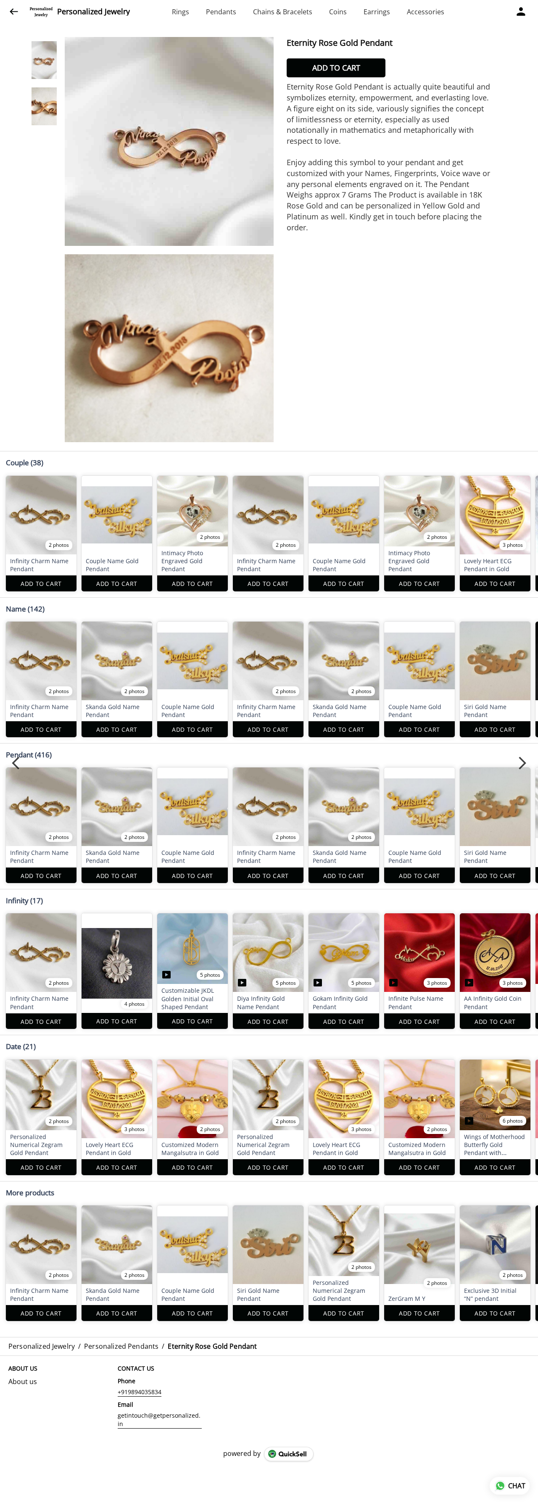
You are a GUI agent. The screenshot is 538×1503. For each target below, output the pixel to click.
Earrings (377, 11)
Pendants (221, 11)
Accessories (425, 11)
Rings (180, 11)
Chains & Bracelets (282, 11)
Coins (338, 11)
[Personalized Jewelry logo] (41, 11)
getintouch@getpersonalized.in (159, 1419)
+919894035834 (139, 1392)
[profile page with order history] (521, 11)
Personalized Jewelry (93, 12)
